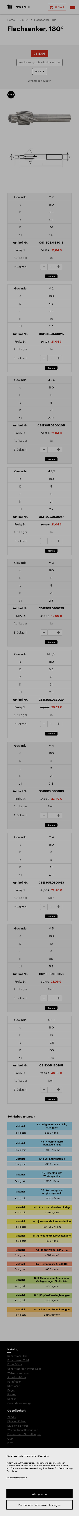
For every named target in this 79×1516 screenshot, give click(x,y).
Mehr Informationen (16, 1477)
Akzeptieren (39, 1493)
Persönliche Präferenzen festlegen (39, 1505)
